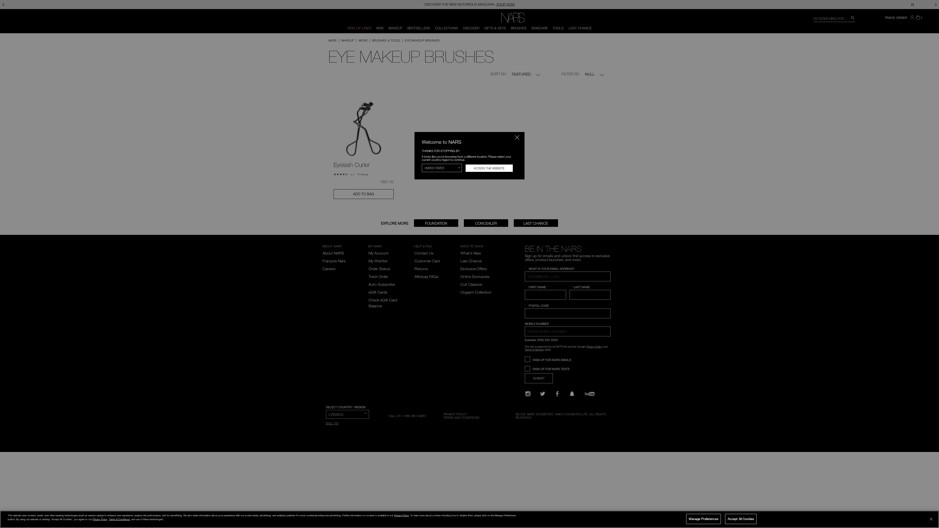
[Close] (931, 519)
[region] (469, 519)
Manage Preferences (703, 519)
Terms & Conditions (119, 519)
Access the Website (489, 168)
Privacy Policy (401, 515)
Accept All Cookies (741, 519)
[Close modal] (517, 137)
